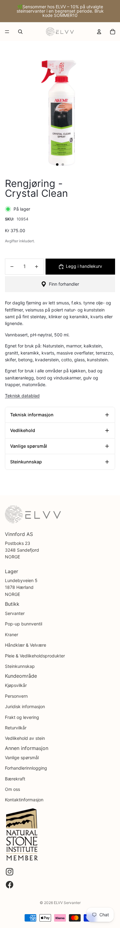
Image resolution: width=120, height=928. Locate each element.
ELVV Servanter (67, 902)
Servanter (15, 613)
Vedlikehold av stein (25, 738)
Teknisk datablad (22, 395)
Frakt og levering (22, 717)
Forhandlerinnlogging (26, 768)
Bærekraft (15, 778)
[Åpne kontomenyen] (99, 31)
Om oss (12, 789)
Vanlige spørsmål (22, 757)
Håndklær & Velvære (25, 645)
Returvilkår (15, 727)
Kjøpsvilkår (16, 685)
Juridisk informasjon (25, 706)
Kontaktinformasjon (24, 799)
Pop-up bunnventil (23, 623)
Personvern (16, 696)
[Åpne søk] (20, 31)
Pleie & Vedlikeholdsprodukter (35, 655)
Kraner (11, 634)
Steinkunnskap (20, 666)
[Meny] (7, 32)
